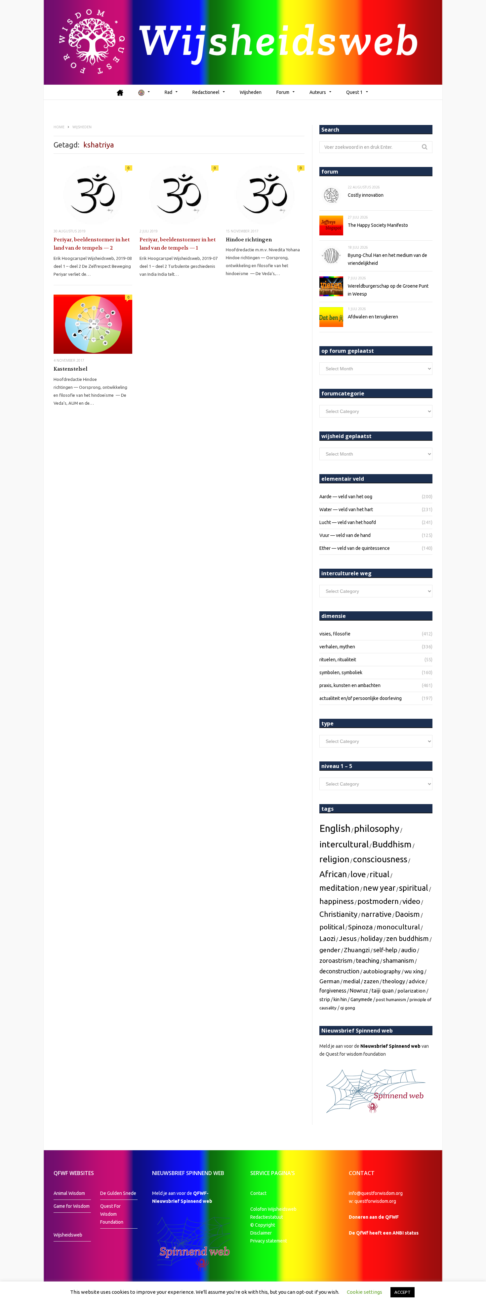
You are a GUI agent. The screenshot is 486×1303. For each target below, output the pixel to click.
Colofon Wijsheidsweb (273, 1209)
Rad (168, 92)
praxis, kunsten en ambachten (350, 685)
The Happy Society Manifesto (378, 225)
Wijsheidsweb (68, 1235)
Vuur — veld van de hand (345, 535)
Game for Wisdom (72, 1206)
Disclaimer (261, 1233)
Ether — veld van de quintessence (354, 548)
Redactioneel (206, 92)
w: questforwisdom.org (372, 1201)
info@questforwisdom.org (376, 1193)
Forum (282, 92)
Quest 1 (354, 92)
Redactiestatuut (267, 1217)
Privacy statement (268, 1240)
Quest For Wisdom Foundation (111, 1214)
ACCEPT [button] (402, 1292)
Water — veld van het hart (346, 509)
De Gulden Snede (118, 1193)
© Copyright (262, 1225)
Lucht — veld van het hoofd (347, 522)
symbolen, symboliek (340, 672)
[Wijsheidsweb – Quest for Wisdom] (243, 42)
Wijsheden (251, 92)
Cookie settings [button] (364, 1292)
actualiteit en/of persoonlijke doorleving (360, 698)
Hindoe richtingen (249, 239)
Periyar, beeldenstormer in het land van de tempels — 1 (178, 244)
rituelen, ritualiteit (337, 659)
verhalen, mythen (337, 646)
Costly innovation (366, 195)
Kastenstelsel (70, 369)
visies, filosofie (334, 633)
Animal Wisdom (69, 1193)
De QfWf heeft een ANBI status (384, 1233)
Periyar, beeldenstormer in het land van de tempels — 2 (92, 244)
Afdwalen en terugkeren (373, 316)
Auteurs (317, 92)
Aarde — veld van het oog (345, 496)
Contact (258, 1193)
